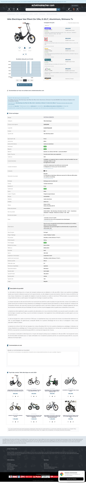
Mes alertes (46, 465)
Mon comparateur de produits (50, 467)
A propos (9, 463)
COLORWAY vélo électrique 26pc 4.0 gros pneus (71, 390)
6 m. (25, 80)
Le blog (45, 463)
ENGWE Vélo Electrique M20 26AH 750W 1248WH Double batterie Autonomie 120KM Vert (34, 416)
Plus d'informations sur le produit (49, 35)
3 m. (21, 80)
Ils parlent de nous (11, 464)
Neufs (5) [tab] (47, 25)
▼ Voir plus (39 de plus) (48, 178)
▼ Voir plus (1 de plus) (48, 220)
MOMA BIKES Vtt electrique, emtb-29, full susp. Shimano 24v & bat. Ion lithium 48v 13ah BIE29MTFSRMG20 (52, 416)
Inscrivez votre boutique (49, 468)
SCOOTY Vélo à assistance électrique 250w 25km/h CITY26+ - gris (34, 390)
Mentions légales (11, 468)
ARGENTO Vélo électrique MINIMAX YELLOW (15, 416)
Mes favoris (46, 464)
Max (32, 80)
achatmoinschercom (43, 5)
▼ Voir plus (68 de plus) (48, 168)
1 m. (17, 80)
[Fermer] (82, 473)
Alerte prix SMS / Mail (25, 84)
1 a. (28, 80)
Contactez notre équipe (12, 465)
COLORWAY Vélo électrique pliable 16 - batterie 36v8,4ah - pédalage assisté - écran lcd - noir (52, 391)
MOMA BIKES (49, 117)
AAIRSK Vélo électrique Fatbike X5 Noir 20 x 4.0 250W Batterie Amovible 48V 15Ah (70, 416)
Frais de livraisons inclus (73, 22)
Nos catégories (10, 469)
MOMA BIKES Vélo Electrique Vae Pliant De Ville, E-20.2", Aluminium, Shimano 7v (15, 390)
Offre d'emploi (10, 467)
